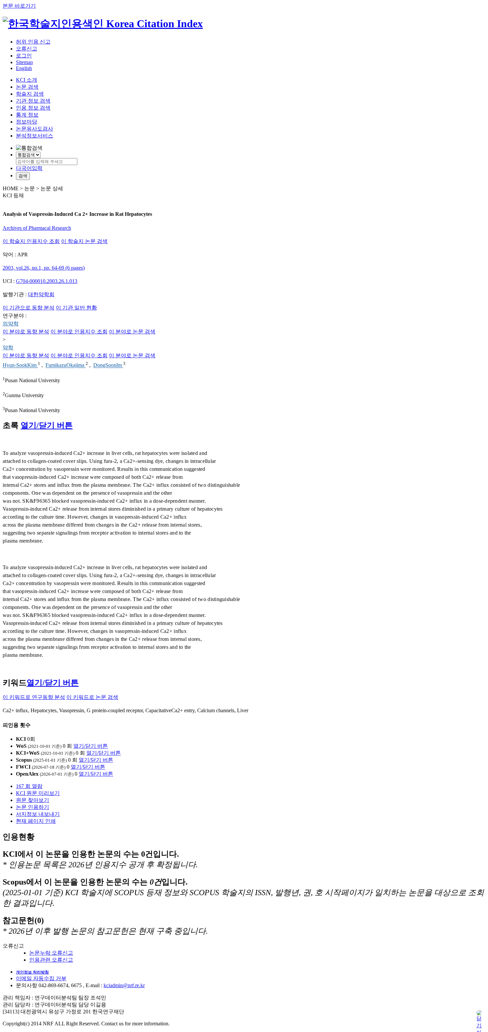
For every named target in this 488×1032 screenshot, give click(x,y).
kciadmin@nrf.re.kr (124, 985)
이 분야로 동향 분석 (26, 331)
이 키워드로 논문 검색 (92, 697)
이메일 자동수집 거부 (41, 978)
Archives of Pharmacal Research (37, 228)
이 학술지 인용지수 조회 (31, 241)
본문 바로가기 (19, 6)
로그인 (24, 55)
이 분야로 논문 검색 (132, 331)
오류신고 (26, 48)
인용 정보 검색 (33, 108)
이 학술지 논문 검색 (84, 241)
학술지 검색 (30, 94)
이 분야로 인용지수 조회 (79, 331)
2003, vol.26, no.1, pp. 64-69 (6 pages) (44, 268)
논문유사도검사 (34, 128)
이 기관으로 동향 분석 (28, 307)
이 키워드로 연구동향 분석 (34, 697)
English (24, 68)
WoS (21, 746)
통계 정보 (27, 115)
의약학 (11, 323)
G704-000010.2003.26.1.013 (46, 281)
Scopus (24, 760)
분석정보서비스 (34, 135)
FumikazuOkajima (65, 365)
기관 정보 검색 (33, 101)
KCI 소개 (26, 80)
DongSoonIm (108, 365)
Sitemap (24, 62)
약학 (8, 347)
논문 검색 (27, 87)
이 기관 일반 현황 (76, 307)
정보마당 (26, 122)
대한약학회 (41, 294)
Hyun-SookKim (20, 365)
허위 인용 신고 (33, 41)
